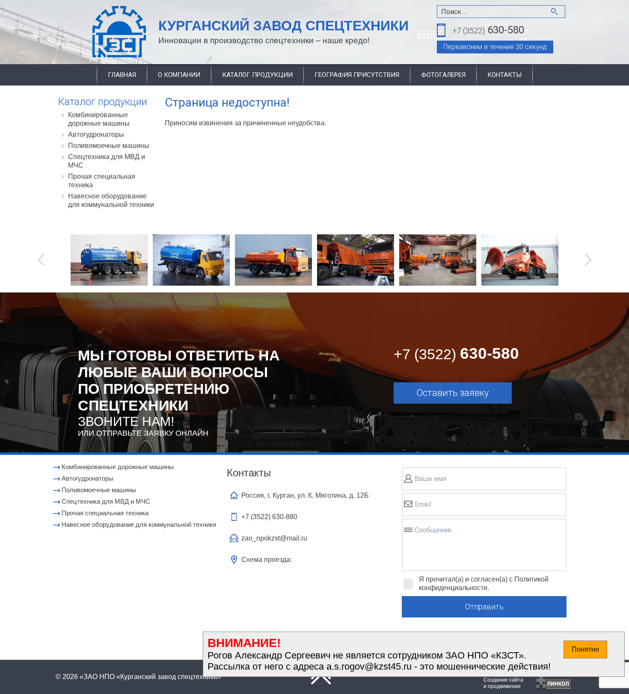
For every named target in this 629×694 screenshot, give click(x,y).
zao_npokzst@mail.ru (274, 538)
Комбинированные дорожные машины (99, 119)
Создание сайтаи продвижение (503, 683)
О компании (179, 75)
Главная (122, 75)
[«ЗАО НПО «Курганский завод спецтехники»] (99, 32)
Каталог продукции (257, 75)
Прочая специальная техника (101, 181)
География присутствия (356, 75)
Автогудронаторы (96, 134)
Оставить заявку (452, 392)
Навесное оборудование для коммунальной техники (111, 200)
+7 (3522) (269, 516)
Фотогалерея (443, 75)
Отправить (484, 606)
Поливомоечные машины (108, 145)
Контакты (504, 75)
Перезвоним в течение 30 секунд (495, 47)
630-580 (488, 30)
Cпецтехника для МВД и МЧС (106, 161)
